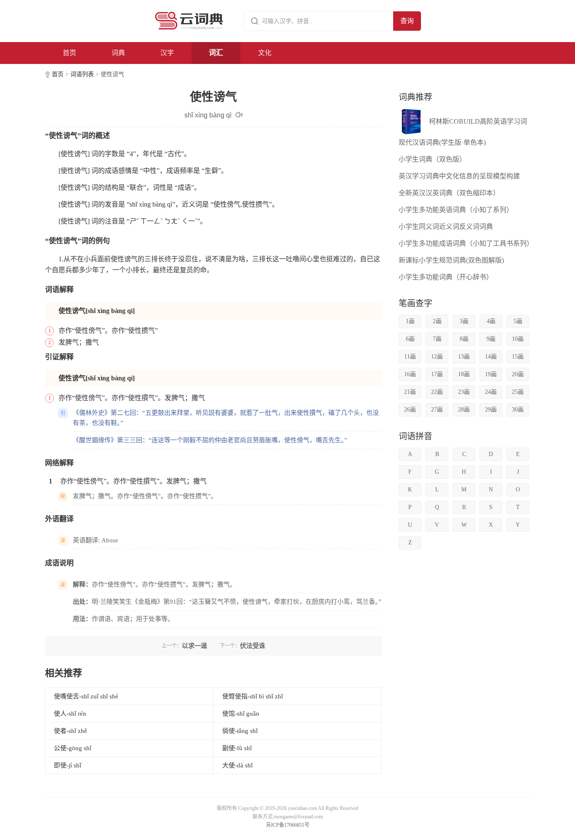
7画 (437, 339)
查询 (407, 20)
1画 (410, 321)
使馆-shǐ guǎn (240, 713)
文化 (265, 52)
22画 (437, 392)
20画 (518, 374)
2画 (437, 321)
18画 (464, 374)
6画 (410, 339)
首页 (69, 52)
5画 (518, 321)
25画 (518, 392)
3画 (464, 321)
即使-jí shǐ (67, 765)
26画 (410, 409)
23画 (464, 392)
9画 (491, 339)
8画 (464, 339)
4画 (491, 321)
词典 (118, 52)
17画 (437, 374)
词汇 (216, 53)
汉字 (167, 52)
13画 (464, 356)
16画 (410, 374)
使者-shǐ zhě (70, 730)
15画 (518, 356)
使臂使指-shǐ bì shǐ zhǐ (252, 696)
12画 (437, 356)
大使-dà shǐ (237, 765)
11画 (410, 356)
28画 (464, 409)
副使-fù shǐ (237, 748)
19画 (491, 374)
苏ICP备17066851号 (287, 825)
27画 (437, 409)
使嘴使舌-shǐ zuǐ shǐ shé (86, 696)
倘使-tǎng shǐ (240, 730)
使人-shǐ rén (70, 713)
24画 (491, 392)
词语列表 (82, 74)
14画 (491, 356)
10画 (518, 339)
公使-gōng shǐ (72, 748)
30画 (518, 409)
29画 (491, 409)
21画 (410, 392)
